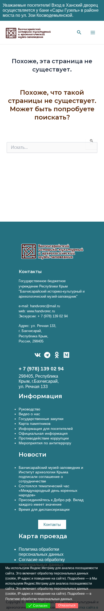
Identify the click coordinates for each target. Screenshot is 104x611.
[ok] (57, 355)
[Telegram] (47, 355)
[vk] (37, 355)
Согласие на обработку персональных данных (42, 562)
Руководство (29, 409)
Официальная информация (43, 433)
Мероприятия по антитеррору (45, 443)
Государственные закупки (41, 419)
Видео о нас (29, 414)
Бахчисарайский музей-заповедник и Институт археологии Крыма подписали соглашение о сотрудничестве (51, 474)
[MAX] (66, 355)
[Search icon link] (79, 33)
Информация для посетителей (46, 428)
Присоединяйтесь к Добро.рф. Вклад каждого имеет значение (51, 502)
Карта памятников (34, 423)
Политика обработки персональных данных (41, 552)
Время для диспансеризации (44, 509)
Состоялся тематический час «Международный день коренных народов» (48, 490)
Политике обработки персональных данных (38, 599)
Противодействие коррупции (44, 438)
